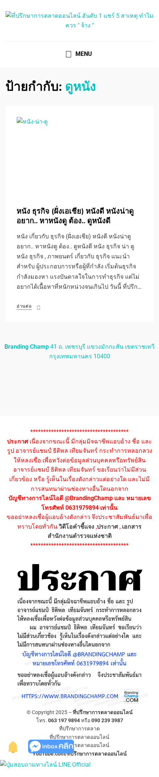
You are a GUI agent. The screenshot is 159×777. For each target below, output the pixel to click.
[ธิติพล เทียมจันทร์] (13, 746)
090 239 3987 (107, 720)
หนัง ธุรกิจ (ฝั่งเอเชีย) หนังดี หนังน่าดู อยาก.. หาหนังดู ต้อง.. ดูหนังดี (75, 216)
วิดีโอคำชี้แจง (76, 526)
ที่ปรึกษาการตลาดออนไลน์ (103, 712)
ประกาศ (107, 526)
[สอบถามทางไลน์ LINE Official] (45, 764)
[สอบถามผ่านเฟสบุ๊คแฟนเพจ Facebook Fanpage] (51, 746)
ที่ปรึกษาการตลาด (79, 728)
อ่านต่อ (24, 306)
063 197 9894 (64, 720)
